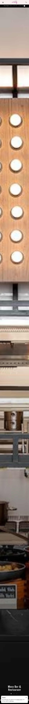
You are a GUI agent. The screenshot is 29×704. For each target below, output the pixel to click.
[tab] (11, 693)
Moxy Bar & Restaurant (14, 688)
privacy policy (19, 699)
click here (11, 701)
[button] (14, 6)
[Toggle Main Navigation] (3, 2)
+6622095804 (26, 2)
